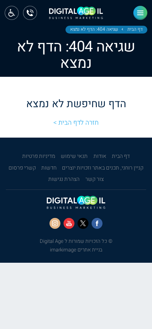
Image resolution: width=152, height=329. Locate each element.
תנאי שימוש (74, 156)
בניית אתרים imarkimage (76, 249)
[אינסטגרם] (54, 223)
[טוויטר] (83, 223)
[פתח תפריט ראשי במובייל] (140, 13)
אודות (100, 156)
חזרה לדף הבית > (76, 122)
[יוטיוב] (69, 223)
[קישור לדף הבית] (76, 15)
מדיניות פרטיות (38, 156)
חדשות (49, 168)
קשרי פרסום (22, 168)
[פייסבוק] (97, 223)
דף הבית (135, 30)
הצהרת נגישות (64, 179)
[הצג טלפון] (30, 13)
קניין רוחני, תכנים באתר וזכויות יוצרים (102, 168)
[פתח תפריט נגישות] (12, 13)
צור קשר (94, 179)
